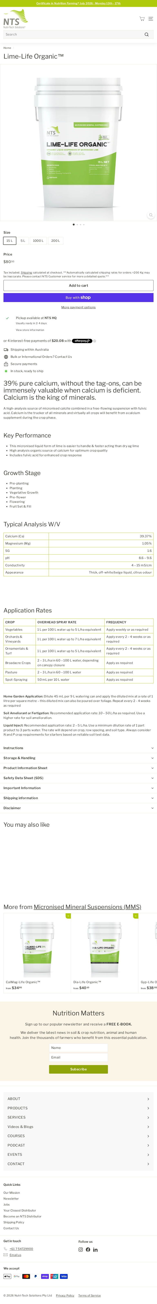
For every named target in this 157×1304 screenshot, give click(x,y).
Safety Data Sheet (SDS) (23, 778)
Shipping (26, 272)
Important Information (21, 788)
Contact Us (11, 1228)
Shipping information (20, 798)
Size (6, 232)
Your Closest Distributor (19, 1210)
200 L (55, 241)
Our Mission (11, 1192)
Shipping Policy (13, 1222)
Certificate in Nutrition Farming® (78, 3)
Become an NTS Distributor (22, 1216)
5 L (23, 241)
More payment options (78, 307)
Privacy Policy (65, 1295)
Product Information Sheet (25, 768)
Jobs (6, 1204)
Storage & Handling (19, 758)
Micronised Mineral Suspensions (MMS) (87, 906)
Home (7, 47)
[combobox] (78, 34)
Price (7, 254)
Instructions (13, 748)
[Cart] (142, 19)
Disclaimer (12, 808)
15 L (10, 241)
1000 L (38, 241)
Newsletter (11, 1198)
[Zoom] (151, 215)
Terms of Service (89, 1295)
